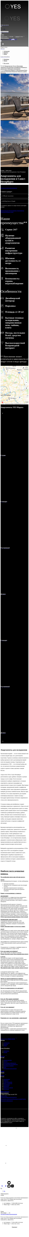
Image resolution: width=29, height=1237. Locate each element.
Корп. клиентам (8, 1083)
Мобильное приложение (13, 68)
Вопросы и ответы (9, 1065)
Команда (13, 70)
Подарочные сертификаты (14, 67)
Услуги (14, 66)
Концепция (7, 70)
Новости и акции (22, 71)
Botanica (6, 52)
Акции (2, 1072)
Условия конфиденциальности (9, 1097)
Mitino (5, 54)
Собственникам (20, 70)
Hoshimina (6, 59)
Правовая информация (7, 1100)
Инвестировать (5, 1093)
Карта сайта (4, 1095)
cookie (8, 1221)
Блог (6, 68)
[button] (1, 26)
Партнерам (9, 71)
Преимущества (8, 66)
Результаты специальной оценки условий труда (13, 1099)
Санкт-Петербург (5, 1048)
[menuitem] (4, 29)
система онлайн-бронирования (9, 188)
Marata (5, 60)
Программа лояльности (10, 1063)
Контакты (3, 73)
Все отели (6, 63)
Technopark (7, 51)
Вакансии (14, 71)
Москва (3, 1040)
